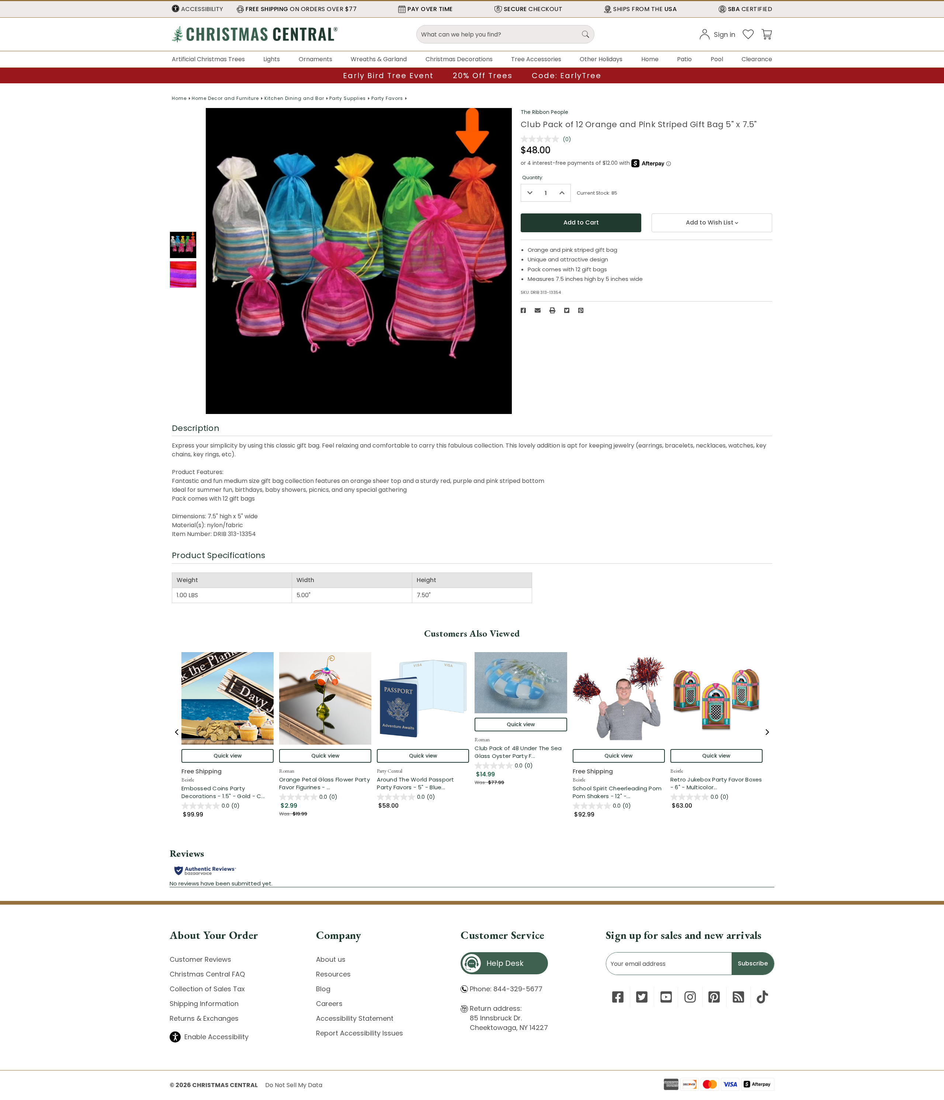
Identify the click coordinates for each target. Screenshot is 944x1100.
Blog (323, 988)
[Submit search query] (585, 34)
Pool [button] (717, 59)
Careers (329, 1003)
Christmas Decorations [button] (459, 59)
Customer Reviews (200, 959)
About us (331, 959)
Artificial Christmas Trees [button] (208, 59)
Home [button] (650, 59)
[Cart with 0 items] (766, 34)
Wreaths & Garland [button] (379, 59)
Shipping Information (204, 1003)
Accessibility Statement (354, 1018)
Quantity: (532, 177)
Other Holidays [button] (601, 59)
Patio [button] (684, 59)
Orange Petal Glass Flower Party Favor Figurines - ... (325, 783)
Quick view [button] (228, 755)
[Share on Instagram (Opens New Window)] (690, 997)
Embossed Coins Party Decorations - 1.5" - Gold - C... (227, 792)
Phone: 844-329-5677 (506, 988)
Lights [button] (271, 59)
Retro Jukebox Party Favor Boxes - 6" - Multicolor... (716, 783)
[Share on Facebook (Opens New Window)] (523, 310)
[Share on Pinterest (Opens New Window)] (580, 310)
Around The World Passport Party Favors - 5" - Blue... (423, 783)
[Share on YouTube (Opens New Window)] (666, 997)
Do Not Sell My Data (293, 1085)
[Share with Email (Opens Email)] (538, 310)
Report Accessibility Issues (359, 1033)
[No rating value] (542, 139)
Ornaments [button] (315, 59)
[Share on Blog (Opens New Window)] (738, 997)
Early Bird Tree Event (388, 75)
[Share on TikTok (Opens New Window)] (762, 997)
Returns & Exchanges (204, 1018)
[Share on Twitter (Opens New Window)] (566, 310)
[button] (197, 9)
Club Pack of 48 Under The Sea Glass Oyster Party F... (521, 752)
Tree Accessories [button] (536, 59)
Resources (333, 974)
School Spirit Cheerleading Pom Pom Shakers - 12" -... (619, 792)
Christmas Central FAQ (207, 974)
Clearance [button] (757, 59)
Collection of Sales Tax (207, 988)
